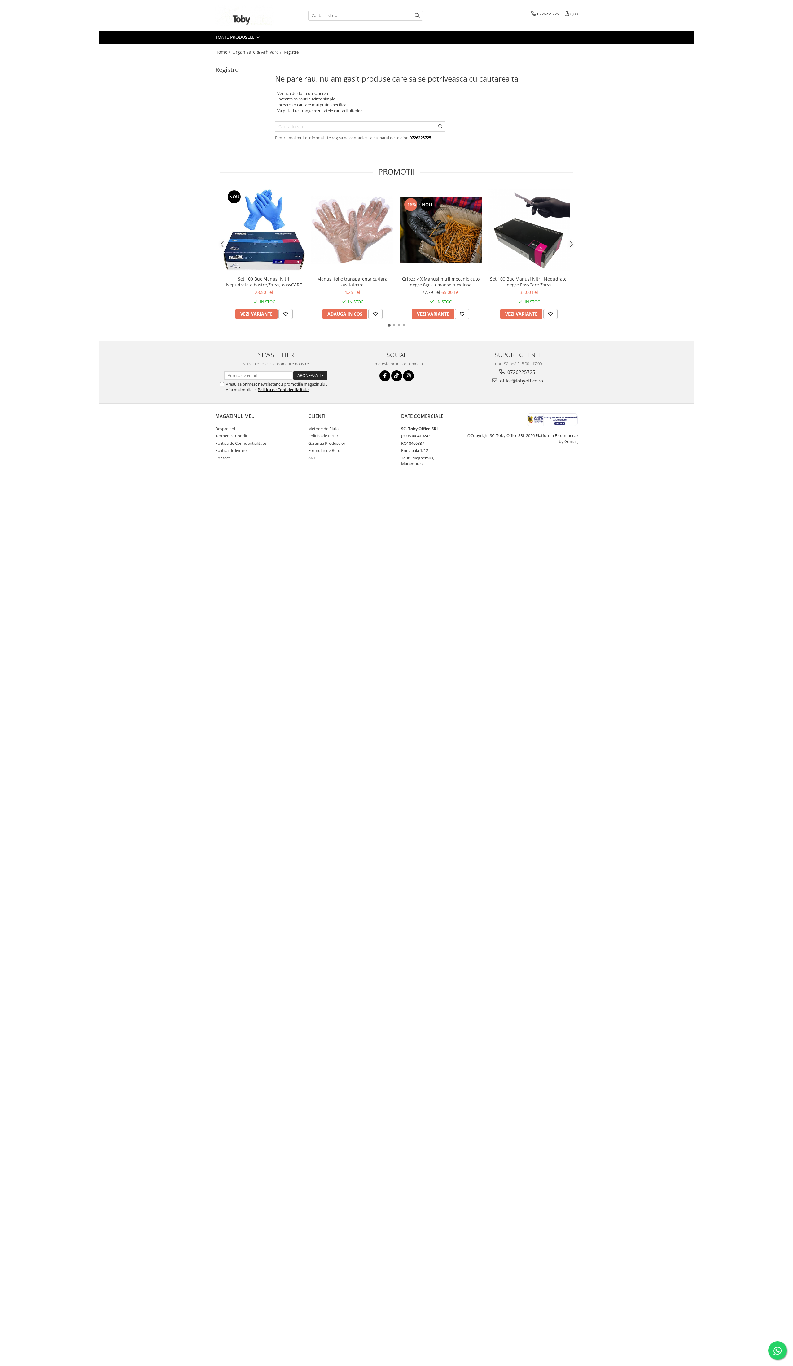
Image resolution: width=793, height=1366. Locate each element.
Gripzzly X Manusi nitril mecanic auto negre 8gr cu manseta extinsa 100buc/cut (441, 282)
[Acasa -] (246, 15)
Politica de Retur (323, 436)
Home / (223, 52)
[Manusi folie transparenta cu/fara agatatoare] (352, 230)
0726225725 (520, 372)
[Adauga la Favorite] (285, 314)
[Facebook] (384, 375)
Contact (222, 458)
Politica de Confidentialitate (283, 389)
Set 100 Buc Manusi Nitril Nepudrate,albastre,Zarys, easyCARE (264, 282)
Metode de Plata (323, 428)
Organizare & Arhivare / (257, 52)
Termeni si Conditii (232, 436)
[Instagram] (408, 375)
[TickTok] (396, 375)
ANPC (313, 458)
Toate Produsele (235, 37)
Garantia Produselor (326, 443)
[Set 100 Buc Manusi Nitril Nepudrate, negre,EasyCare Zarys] (529, 230)
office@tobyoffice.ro (521, 381)
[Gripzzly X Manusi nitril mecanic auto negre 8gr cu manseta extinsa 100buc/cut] (441, 230)
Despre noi (225, 428)
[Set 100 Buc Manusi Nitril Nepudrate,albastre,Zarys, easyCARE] (264, 230)
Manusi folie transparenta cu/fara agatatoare (352, 282)
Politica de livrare (231, 450)
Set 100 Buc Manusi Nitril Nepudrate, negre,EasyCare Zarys (529, 282)
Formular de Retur (325, 450)
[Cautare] (417, 16)
